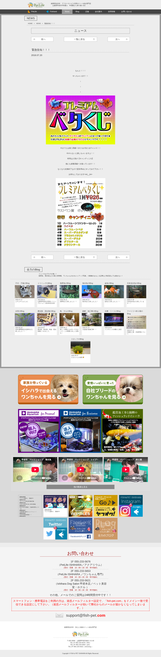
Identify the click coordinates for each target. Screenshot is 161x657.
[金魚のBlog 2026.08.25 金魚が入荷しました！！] (114, 281)
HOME (30, 23)
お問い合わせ (126, 11)
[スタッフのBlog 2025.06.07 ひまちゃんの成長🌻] (80, 337)
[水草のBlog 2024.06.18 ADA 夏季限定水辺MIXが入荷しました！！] (25, 309)
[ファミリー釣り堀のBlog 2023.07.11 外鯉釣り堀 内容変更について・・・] (136, 309)
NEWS (38, 23)
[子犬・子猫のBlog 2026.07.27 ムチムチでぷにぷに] (25, 281)
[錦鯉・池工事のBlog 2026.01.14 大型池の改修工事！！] (92, 309)
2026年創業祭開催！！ (25, 514)
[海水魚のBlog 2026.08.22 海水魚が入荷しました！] (92, 281)
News (67, 11)
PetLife (34, 11)
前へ (43, 39)
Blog (77, 11)
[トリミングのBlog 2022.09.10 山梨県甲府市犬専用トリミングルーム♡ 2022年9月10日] (47, 281)
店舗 (87, 11)
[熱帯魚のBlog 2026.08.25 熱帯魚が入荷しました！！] (69, 281)
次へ (117, 39)
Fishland (53, 11)
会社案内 (98, 11)
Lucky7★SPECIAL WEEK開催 (27, 504)
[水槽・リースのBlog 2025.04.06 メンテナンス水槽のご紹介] (114, 309)
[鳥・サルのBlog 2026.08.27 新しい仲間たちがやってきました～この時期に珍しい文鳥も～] (69, 309)
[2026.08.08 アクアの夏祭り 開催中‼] (55, 495)
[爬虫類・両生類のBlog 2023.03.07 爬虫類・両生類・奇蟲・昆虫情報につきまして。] (47, 309)
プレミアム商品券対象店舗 (26, 501)
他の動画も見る (80, 487)
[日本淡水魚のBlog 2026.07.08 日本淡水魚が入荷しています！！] (136, 281)
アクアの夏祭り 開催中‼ (26, 498)
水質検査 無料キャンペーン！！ (28, 511)
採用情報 (111, 11)
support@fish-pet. (85, 615)
